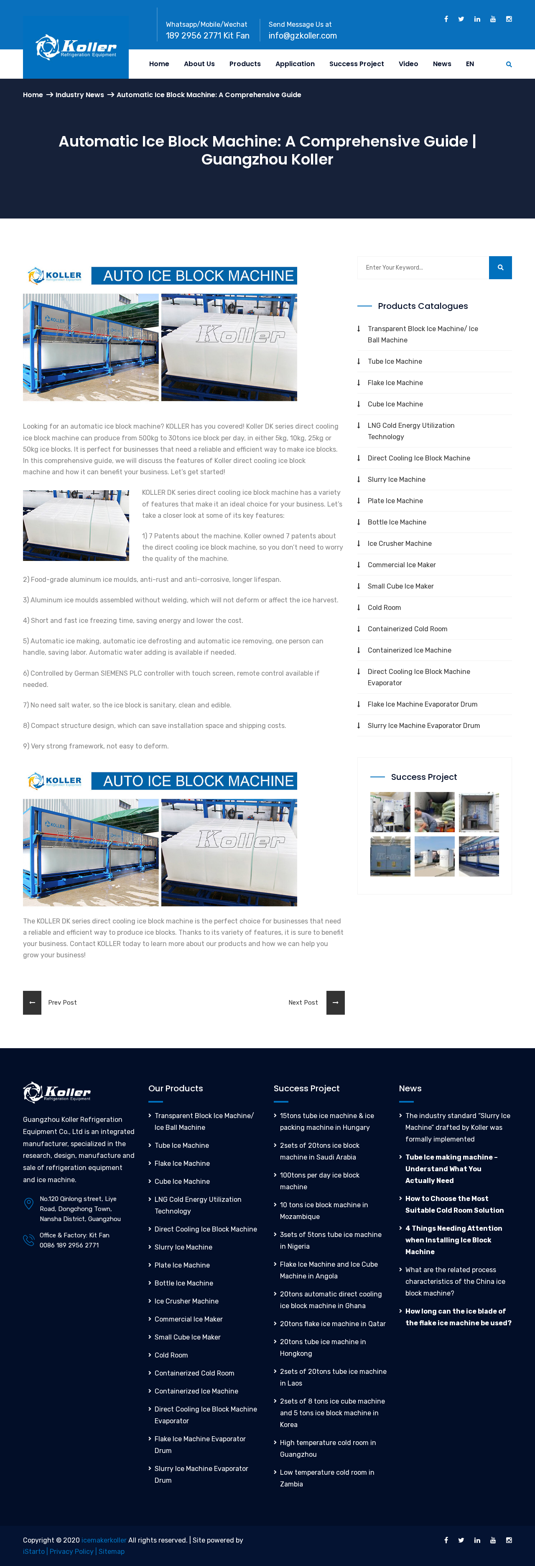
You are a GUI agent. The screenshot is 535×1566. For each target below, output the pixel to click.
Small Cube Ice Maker (401, 586)
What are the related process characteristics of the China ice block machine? (455, 1281)
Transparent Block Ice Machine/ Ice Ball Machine (423, 334)
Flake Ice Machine (395, 383)
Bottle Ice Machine (397, 522)
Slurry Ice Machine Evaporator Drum (424, 726)
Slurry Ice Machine (396, 479)
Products (245, 64)
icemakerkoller (104, 1540)
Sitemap (112, 1552)
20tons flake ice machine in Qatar (333, 1324)
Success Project (356, 64)
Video (408, 64)
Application (295, 64)
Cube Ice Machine (395, 404)
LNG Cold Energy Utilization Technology (411, 431)
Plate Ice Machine (395, 501)
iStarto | (36, 1552)
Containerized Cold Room (408, 629)
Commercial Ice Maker (402, 565)
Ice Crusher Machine (400, 544)
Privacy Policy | (74, 1552)
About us (199, 64)
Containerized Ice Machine (409, 650)
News (442, 64)
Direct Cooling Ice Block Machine (419, 458)
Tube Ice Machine (395, 361)
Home (159, 64)
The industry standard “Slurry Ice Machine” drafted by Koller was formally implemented (457, 1127)
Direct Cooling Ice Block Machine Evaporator (419, 677)
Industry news (80, 95)
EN (470, 64)
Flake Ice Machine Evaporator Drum (423, 704)
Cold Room (384, 608)
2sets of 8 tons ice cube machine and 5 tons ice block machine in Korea (332, 1413)
